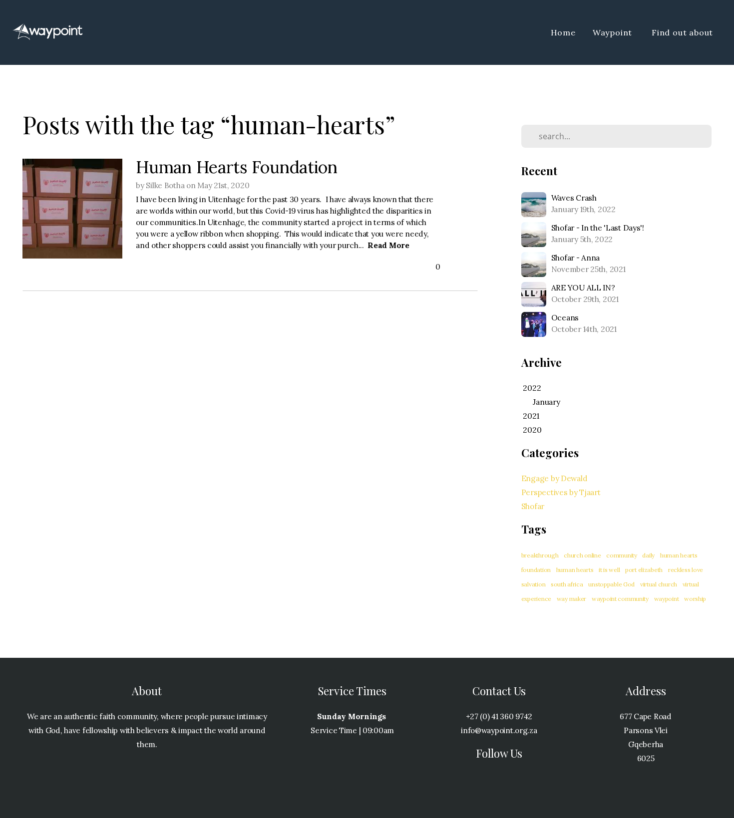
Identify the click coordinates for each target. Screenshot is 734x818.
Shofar (532, 506)
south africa (567, 584)
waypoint (666, 598)
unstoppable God (611, 584)
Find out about (684, 32)
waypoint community (620, 598)
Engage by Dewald (554, 478)
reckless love (685, 569)
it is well (609, 569)
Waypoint (614, 32)
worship (695, 598)
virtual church (658, 584)
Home (563, 32)
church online (582, 555)
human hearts (575, 569)
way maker (571, 598)
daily (648, 555)
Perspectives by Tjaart (561, 492)
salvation (533, 584)
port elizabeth (644, 569)
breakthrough (540, 555)
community (621, 555)
